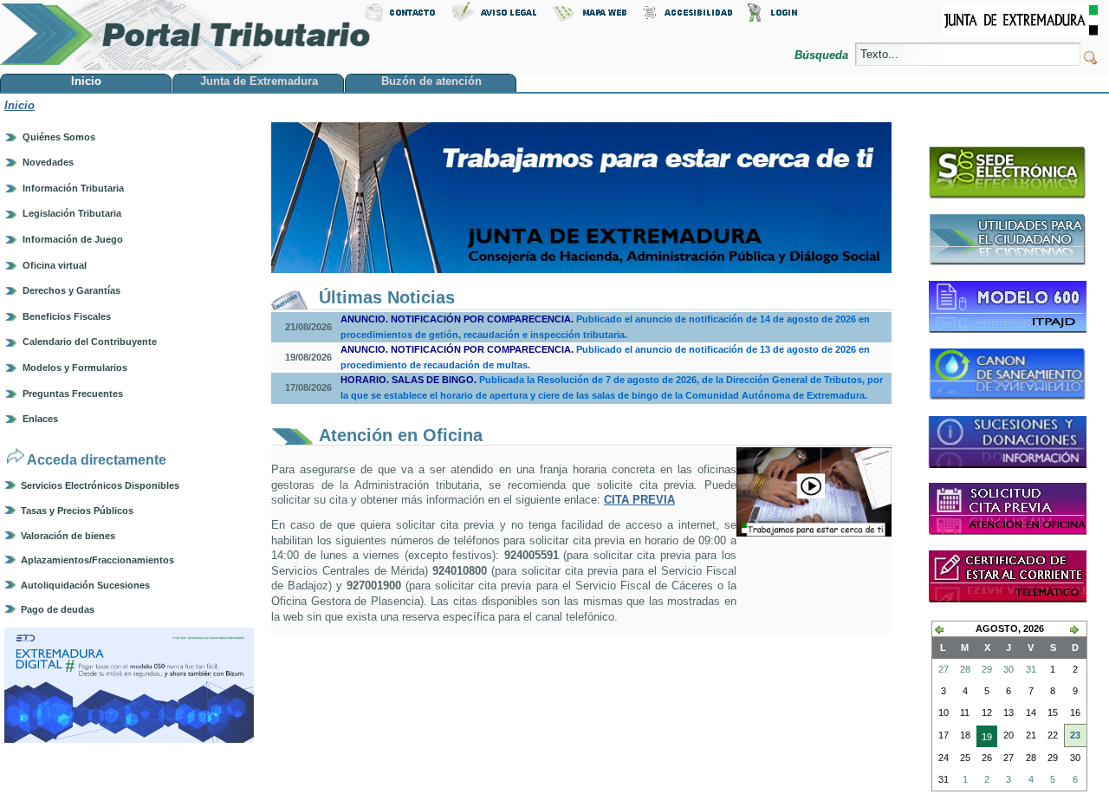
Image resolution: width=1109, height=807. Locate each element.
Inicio (19, 105)
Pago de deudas (57, 609)
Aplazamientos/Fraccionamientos (97, 560)
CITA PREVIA (639, 499)
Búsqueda (823, 55)
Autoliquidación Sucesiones (85, 585)
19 (984, 739)
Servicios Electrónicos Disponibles (100, 485)
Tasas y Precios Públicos (77, 510)
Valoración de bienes (68, 535)
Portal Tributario (185, 35)
